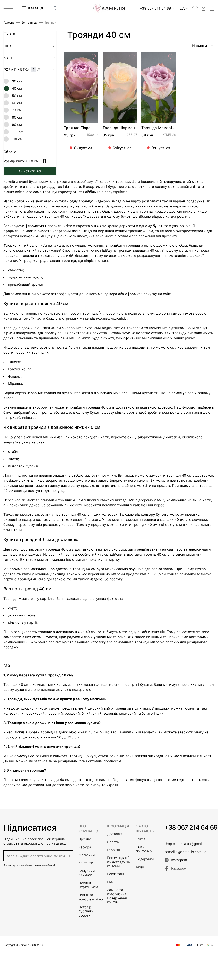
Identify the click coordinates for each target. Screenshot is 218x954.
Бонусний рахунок (87, 873)
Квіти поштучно (144, 849)
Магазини (87, 855)
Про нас (85, 839)
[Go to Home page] (109, 8)
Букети (142, 839)
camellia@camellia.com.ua (185, 852)
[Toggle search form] (55, 8)
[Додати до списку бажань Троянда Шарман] (132, 56)
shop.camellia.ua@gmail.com (187, 844)
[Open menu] (8, 8)
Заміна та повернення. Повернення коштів (117, 896)
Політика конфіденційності (90, 897)
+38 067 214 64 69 (190, 827)
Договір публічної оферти (86, 911)
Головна (8, 22)
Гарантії (113, 850)
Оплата (113, 842)
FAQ (110, 882)
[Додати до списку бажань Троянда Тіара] (93, 56)
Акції (140, 867)
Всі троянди (30, 22)
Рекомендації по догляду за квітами (118, 862)
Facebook (178, 868)
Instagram (179, 860)
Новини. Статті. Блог (88, 885)
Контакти (86, 863)
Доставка (115, 834)
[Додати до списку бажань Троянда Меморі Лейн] (170, 56)
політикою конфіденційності (38, 865)
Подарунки (145, 859)
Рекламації (116, 874)
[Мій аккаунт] (203, 8)
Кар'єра (85, 847)
